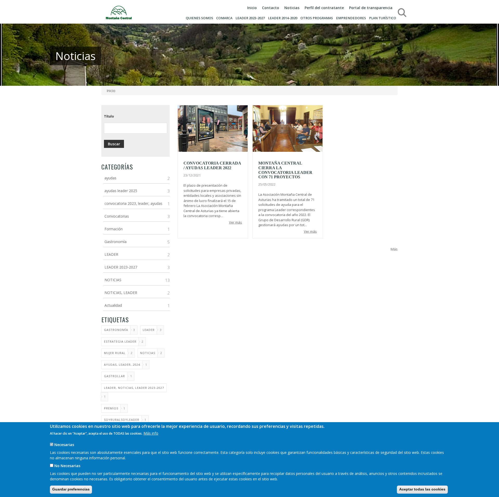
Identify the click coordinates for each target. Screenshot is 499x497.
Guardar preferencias (71, 489)
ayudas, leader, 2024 (122, 365)
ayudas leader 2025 (120, 190)
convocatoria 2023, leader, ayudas (133, 203)
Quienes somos (199, 18)
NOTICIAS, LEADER (120, 292)
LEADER (111, 254)
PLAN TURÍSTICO (382, 18)
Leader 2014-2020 (282, 18)
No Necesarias (67, 465)
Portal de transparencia (370, 7)
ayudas (110, 177)
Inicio (252, 7)
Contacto (270, 7)
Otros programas (316, 18)
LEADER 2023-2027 (120, 267)
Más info (150, 433)
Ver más (235, 222)
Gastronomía (115, 241)
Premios (111, 408)
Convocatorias (116, 216)
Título (109, 116)
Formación (113, 228)
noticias (147, 353)
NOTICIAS (112, 279)
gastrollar (114, 376)
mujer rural (115, 353)
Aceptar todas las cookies (422, 489)
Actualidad (113, 305)
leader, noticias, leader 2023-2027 (134, 388)
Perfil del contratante (324, 7)
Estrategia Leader (120, 341)
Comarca (224, 18)
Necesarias (64, 444)
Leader (149, 330)
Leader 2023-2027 (250, 18)
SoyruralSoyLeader (121, 420)
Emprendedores (351, 18)
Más (394, 249)
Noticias (291, 7)
